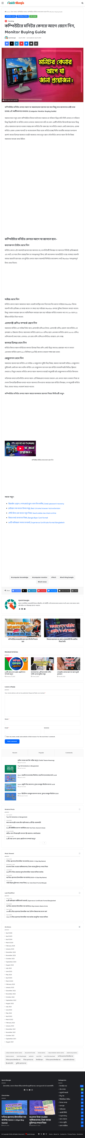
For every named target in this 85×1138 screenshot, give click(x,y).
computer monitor (40, 577)
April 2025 (9, 936)
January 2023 (10, 987)
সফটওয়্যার (62, 1109)
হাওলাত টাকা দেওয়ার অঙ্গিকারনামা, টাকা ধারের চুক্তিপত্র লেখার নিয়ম (40, 1120)
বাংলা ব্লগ (62, 1106)
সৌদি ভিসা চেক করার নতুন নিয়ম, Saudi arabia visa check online (32, 513)
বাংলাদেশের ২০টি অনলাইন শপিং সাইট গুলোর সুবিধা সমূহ (41, 673)
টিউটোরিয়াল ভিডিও (23, 16)
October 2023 (10, 959)
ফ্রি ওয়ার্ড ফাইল (9, 1063)
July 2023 (9, 968)
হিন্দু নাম (62, 1096)
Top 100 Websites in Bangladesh (28, 766)
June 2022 (9, 1010)
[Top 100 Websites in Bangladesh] (10, 769)
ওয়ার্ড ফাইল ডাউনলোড (68, 1060)
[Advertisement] (42, 166)
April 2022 (9, 1016)
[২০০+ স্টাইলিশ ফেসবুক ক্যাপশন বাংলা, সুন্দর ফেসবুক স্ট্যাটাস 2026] (10, 796)
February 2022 (10, 1023)
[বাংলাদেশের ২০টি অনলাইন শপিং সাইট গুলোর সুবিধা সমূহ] (42, 663)
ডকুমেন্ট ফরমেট (64, 1093)
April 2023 (9, 978)
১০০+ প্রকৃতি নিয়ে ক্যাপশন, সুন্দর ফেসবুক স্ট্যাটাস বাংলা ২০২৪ (36, 784)
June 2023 (9, 971)
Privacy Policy (72, 1134)
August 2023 (10, 965)
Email (7, 728)
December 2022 (11, 991)
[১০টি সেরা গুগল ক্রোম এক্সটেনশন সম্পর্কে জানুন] (16, 663)
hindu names (41, 1053)
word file (38, 1056)
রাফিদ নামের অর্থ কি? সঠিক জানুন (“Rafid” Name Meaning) (36, 760)
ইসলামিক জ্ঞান (39, 1060)
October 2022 (10, 997)
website (31, 1056)
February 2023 (10, 984)
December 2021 (10, 1029)
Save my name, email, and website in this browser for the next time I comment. (30, 737)
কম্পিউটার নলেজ (22, 12)
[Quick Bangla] (16, 3)
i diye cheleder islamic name (56, 1053)
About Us (56, 1134)
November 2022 (11, 994)
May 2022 (9, 1013)
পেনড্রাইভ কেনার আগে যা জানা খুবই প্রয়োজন (68, 673)
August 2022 (10, 1003)
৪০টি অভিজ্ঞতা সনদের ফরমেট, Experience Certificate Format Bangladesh (36, 522)
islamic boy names (72, 1053)
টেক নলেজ (14, 12)
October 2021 (10, 1036)
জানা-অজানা (63, 1119)
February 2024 (10, 946)
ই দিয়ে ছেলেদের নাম (28, 1060)
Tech (54, 577)
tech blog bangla (67, 577)
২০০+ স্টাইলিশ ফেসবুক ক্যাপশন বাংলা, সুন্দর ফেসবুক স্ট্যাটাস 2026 (38, 793)
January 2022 (10, 1026)
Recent (14, 753)
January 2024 (10, 949)
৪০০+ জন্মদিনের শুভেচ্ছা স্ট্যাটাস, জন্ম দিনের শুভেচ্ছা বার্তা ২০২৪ (37, 775)
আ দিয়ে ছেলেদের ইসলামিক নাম (65, 1056)
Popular (41, 753)
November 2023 (11, 955)
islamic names (10, 1056)
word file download (49, 1056)
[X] (27, 1090)
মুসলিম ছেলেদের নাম (21, 1063)
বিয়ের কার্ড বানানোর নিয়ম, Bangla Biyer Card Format (28, 517)
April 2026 (9, 933)
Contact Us (63, 1134)
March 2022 (9, 1020)
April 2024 (9, 939)
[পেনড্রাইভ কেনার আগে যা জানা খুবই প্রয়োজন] (68, 663)
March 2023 (9, 981)
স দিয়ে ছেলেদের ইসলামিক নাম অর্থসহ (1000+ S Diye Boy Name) (14, 1120)
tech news (43, 581)
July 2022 (9, 1007)
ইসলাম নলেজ (63, 1103)
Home (8, 12)
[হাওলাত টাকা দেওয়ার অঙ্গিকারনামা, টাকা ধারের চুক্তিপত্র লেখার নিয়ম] (42, 1107)
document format (30, 1053)
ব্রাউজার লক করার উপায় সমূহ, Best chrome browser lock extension (34, 508)
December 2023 (11, 952)
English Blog (63, 1116)
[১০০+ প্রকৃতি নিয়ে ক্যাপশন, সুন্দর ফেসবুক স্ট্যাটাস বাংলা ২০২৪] (10, 787)
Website (46, 728)
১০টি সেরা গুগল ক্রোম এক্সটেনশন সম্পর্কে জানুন (15, 673)
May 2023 (9, 975)
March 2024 (9, 943)
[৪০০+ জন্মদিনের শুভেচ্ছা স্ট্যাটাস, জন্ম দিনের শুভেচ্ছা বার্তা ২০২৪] (10, 778)
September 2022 (11, 1000)
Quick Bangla (12, 38)
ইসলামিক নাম (63, 1086)
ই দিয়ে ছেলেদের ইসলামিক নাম (13, 1060)
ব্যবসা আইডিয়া (64, 1126)
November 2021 (10, 1032)
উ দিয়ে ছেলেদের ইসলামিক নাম (53, 1060)
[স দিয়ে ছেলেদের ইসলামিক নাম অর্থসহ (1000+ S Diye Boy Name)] (14, 1107)
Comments (69, 753)
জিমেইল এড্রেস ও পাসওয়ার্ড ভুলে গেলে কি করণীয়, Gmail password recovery (36, 503)
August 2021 (9, 1042)
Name (7, 719)
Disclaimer (80, 1134)
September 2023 (11, 962)
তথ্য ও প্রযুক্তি (63, 1122)
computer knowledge (20, 577)
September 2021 (11, 1039)
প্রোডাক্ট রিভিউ (63, 1112)
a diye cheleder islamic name (14, 1053)
